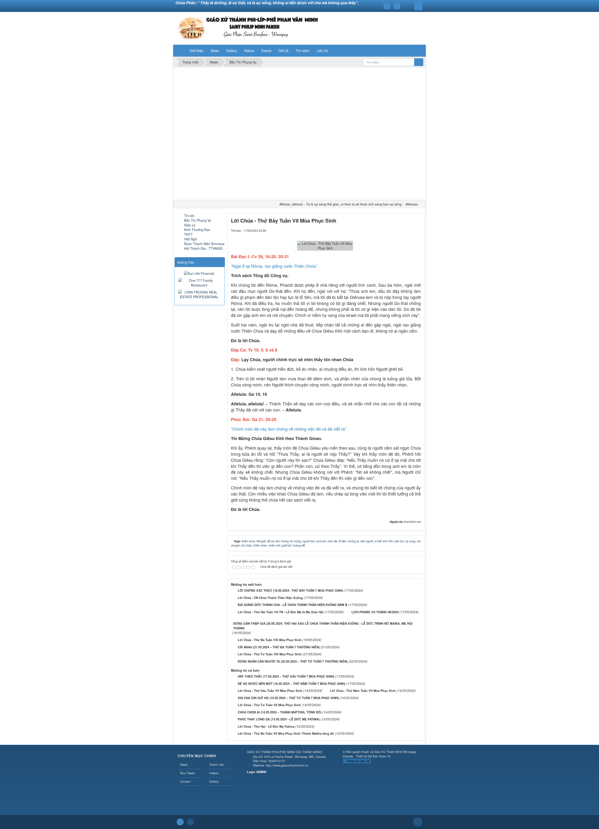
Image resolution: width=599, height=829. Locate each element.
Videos (214, 773)
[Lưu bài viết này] (417, 230)
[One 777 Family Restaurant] (199, 282)
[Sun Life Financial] (199, 273)
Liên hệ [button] (322, 50)
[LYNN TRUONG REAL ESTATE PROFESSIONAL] (199, 294)
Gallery (214, 781)
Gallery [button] (231, 50)
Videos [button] (249, 50)
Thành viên (216, 764)
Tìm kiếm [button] (303, 50)
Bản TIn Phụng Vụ (197, 220)
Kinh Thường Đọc (197, 229)
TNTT (188, 234)
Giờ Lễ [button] (284, 50)
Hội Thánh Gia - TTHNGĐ (203, 248)
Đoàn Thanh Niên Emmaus (204, 243)
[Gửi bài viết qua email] (401, 230)
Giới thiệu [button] (197, 50)
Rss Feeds (187, 773)
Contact (185, 781)
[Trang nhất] (180, 50)
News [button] (215, 50)
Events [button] (266, 50)
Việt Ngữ (190, 239)
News (184, 764)
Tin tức (189, 215)
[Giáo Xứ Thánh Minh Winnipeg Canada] (247, 28)
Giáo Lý (189, 225)
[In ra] (409, 230)
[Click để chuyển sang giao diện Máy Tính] (190, 821)
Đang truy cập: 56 (357, 761)
